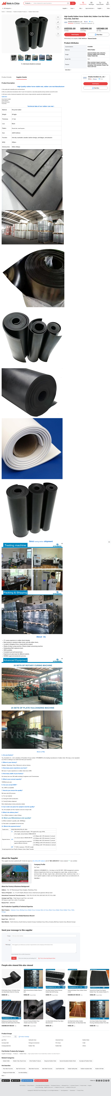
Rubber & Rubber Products (20, 11)
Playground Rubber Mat (9, 1072)
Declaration (72, 1090)
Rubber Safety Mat (72, 1068)
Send (14, 958)
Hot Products (22, 1085)
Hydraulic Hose (15, 910)
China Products (30, 1085)
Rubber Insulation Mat (86, 1068)
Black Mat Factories (34, 1068)
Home (3, 11)
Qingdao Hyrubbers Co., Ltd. (75, 21)
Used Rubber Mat (60, 1068)
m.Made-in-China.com (59, 1087)
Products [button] (27, 3)
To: (10, 940)
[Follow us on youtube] (104, 1080)
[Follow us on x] (99, 1080)
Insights (89, 1085)
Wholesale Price (65, 1085)
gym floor (4, 1040)
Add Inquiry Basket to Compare (32, 64)
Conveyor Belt (39, 910)
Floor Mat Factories (8, 1068)
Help (80, 8)
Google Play (16, 1080)
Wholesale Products (55, 1085)
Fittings (4, 912)
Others (84, 1046)
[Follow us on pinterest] (106, 1080)
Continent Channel (74, 1085)
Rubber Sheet (59, 910)
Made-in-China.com (48, 1087)
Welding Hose (23, 910)
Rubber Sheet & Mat (34, 11)
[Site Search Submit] (73, 3)
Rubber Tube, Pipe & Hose (19, 1061)
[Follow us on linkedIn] (108, 1080)
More (3, 1075)
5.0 (90, 79)
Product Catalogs (24, 1036)
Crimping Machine (6, 1046)
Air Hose (46, 910)
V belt (83, 1043)
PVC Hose (58, 1043)
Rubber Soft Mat (99, 1068)
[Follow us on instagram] (101, 1080)
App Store (5, 1080)
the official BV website (39, 861)
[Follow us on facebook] (97, 1080)
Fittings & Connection (34, 1043)
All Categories (7, 8)
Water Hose (52, 910)
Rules (108, 8)
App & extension (89, 8)
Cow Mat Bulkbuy (22, 1072)
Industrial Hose (59, 1040)
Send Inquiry (75, 34)
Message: (8, 944)
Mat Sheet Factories (47, 1068)
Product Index (83, 1085)
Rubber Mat (58, 1046)
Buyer (72, 8)
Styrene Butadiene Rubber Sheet (68, 1061)
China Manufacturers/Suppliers (42, 1085)
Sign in (107, 4)
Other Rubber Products (35, 1061)
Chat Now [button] (99, 34)
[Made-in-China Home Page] (10, 3)
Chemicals (9, 11)
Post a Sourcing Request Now (46, 958)
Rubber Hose (31, 910)
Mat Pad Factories (20, 1068)
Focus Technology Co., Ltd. (44, 1090)
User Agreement (64, 1090)
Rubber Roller (6, 1061)
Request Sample (92, 38)
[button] (68, 3)
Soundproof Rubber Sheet (85, 1061)
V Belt (72, 910)
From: (9, 936)
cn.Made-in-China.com (71, 1087)
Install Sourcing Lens (42, 1080)
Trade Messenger (27, 1080)
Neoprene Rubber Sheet (50, 1061)
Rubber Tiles (67, 910)
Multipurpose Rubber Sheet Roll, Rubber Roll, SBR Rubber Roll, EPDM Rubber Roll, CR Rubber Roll (11, 1022)
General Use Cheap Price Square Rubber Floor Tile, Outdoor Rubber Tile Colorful (99, 991)
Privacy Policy (80, 1090)
